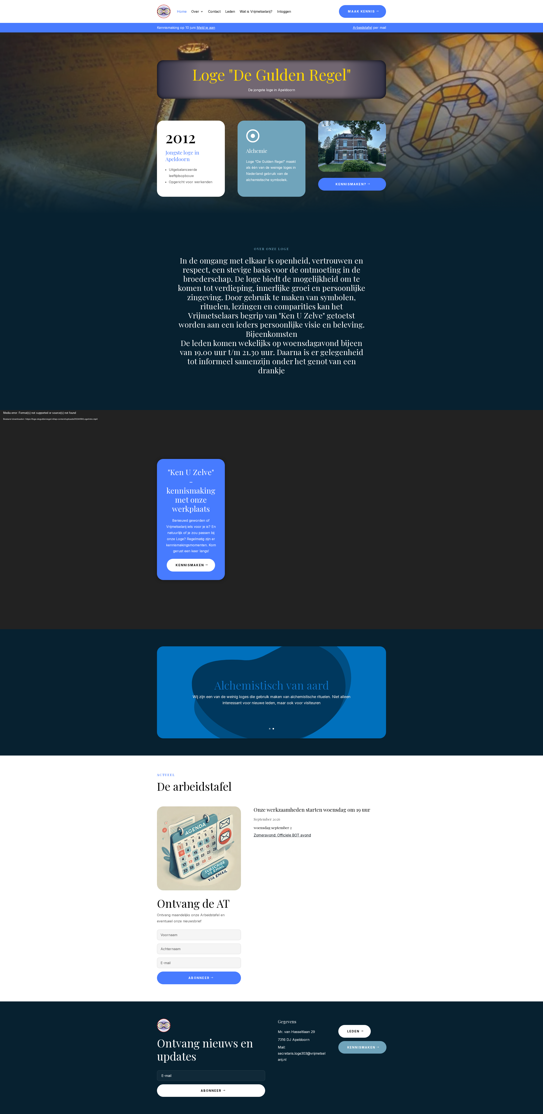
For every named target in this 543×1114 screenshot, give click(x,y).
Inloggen (284, 11)
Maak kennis (361, 11)
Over (195, 11)
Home (182, 11)
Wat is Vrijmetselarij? (256, 11)
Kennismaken (190, 565)
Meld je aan (206, 27)
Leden (230, 11)
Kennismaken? (351, 184)
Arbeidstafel (362, 27)
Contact (214, 11)
